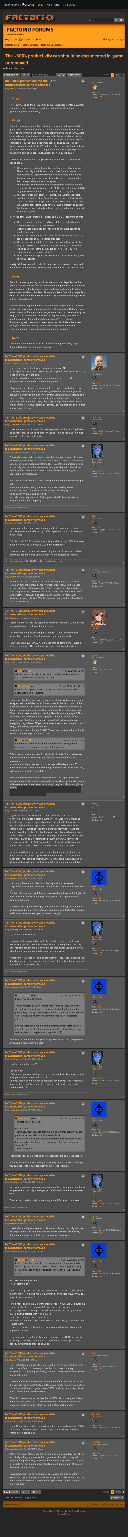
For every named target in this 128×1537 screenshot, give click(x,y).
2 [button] (116, 74)
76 (99, 1364)
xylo (93, 80)
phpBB (55, 1511)
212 (99, 383)
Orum (94, 1353)
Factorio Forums (30, 29)
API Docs (69, 4)
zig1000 (95, 569)
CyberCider (96, 417)
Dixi (93, 372)
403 (99, 1425)
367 (99, 429)
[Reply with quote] (83, 81)
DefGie (95, 803)
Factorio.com (11, 4)
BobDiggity (8, 507)
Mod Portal (53, 4)
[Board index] (31, 17)
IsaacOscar (96, 887)
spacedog (96, 1442)
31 (99, 815)
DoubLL (95, 655)
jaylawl (95, 1216)
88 (99, 1453)
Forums (28, 4)
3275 (100, 471)
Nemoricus (96, 1414)
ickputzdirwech (20, 68)
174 (99, 1228)
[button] (123, 75)
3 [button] (119, 74)
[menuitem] (26, 39)
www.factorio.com (15, 34)
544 (99, 527)
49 (99, 638)
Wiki (40, 4)
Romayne (96, 626)
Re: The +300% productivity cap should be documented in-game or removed (29, 358)
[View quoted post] (30, 671)
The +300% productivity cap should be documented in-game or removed (64, 59)
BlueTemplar (97, 460)
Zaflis (94, 516)
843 (99, 898)
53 (99, 581)
